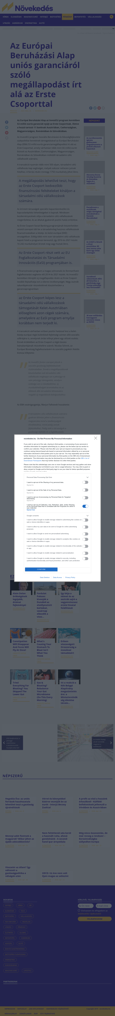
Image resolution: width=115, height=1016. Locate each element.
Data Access (57, 577)
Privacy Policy (70, 577)
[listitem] (57, 477)
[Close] (96, 439)
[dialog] (57, 508)
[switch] (85, 482)
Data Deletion (45, 577)
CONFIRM (41, 569)
